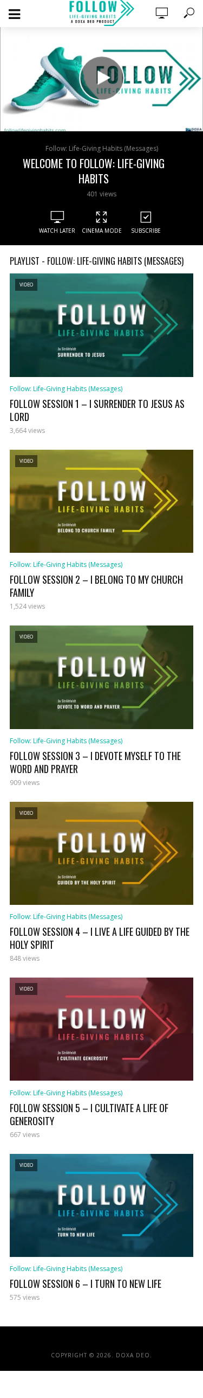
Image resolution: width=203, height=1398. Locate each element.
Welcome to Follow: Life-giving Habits (94, 171)
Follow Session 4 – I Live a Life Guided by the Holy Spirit (99, 938)
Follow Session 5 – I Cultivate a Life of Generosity (89, 1114)
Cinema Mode (102, 230)
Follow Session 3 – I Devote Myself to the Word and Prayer (95, 762)
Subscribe (146, 230)
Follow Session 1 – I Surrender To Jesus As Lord (97, 410)
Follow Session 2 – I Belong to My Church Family (96, 586)
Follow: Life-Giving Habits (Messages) (101, 148)
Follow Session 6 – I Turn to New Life (85, 1283)
